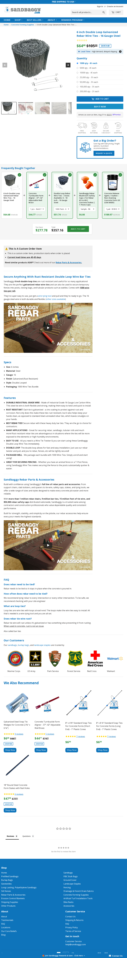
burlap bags (23, 645)
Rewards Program (72, 20)
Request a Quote (104, 153)
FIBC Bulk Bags (71, 876)
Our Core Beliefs (9, 931)
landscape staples (42, 645)
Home (7, 20)
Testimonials (7, 920)
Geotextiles (6, 883)
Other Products (8, 905)
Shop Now (10, 750)
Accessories (69, 905)
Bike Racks (68, 902)
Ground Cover (70, 880)
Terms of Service (73, 931)
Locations (5, 927)
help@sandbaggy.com (75, 944)
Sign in (100, 6)
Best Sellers (34, 20)
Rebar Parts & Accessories (68, 262)
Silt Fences (6, 891)
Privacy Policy (71, 927)
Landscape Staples (72, 883)
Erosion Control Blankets (13, 898)
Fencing (67, 887)
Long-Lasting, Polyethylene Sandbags (18, 887)
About (52, 20)
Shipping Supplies (9, 902)
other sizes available (55, 299)
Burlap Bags (7, 880)
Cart (118, 12)
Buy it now (100, 106)
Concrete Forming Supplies (22, 24)
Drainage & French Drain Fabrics (79, 891)
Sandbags (68, 872)
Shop (18, 20)
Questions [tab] (26, 836)
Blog (3, 934)
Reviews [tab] (10, 836)
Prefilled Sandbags (9, 876)
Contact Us (70, 916)
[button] (63, 955)
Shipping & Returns (74, 920)
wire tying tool (44, 296)
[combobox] (89, 12)
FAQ (3, 923)
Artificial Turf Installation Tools (78, 898)
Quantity (82, 58)
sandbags (12, 645)
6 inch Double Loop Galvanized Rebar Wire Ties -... (57, 24)
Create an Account (115, 6)
